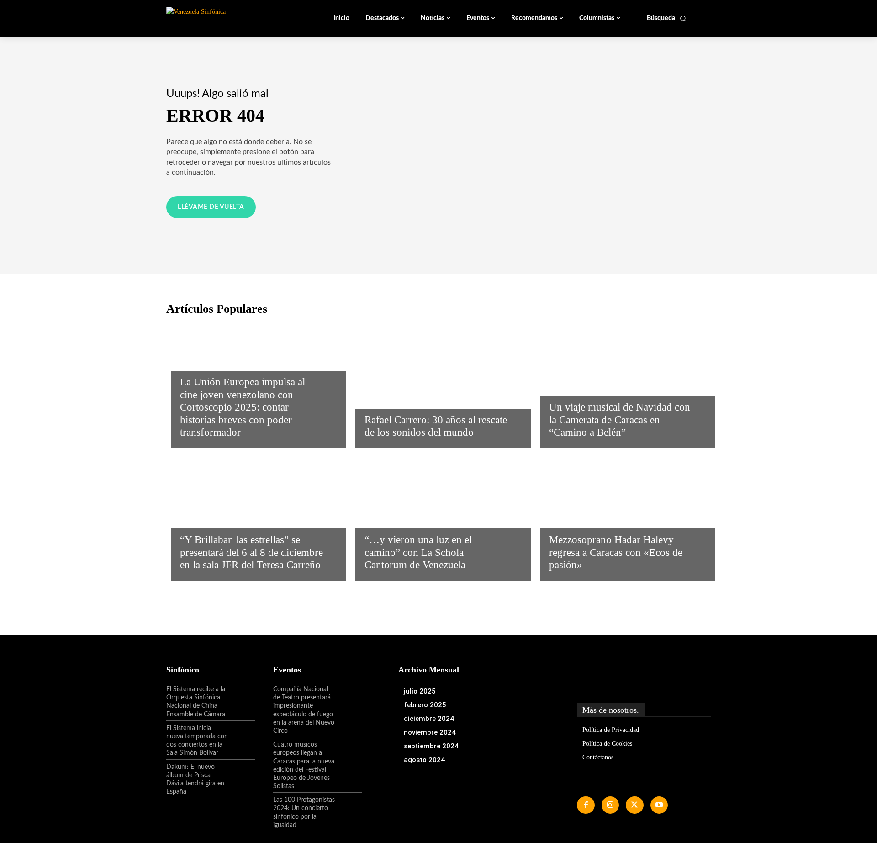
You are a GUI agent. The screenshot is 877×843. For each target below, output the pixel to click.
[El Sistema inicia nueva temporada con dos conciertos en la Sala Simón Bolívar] (241, 736)
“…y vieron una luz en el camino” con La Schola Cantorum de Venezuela (418, 552)
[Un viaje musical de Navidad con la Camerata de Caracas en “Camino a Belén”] (623, 384)
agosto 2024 (424, 760)
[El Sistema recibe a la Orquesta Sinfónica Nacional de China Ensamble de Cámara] (241, 697)
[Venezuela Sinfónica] (227, 18)
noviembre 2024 (430, 732)
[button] (667, 18)
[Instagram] (610, 805)
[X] (634, 805)
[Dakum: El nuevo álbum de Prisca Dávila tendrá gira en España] (241, 775)
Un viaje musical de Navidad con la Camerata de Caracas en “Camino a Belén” (619, 419)
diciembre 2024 (429, 719)
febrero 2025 (425, 705)
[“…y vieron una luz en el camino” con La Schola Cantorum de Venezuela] (438, 516)
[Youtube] (659, 805)
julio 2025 (420, 691)
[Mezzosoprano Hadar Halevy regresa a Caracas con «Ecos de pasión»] (623, 516)
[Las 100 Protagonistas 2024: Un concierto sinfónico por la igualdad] (348, 808)
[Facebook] (585, 805)
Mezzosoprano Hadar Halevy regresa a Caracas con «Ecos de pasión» (615, 552)
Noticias (195, 362)
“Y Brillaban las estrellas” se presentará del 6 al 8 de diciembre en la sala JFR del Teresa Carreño (251, 552)
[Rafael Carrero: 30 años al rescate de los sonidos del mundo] (438, 384)
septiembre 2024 (431, 746)
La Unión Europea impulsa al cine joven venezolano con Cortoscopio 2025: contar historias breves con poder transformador (242, 407)
